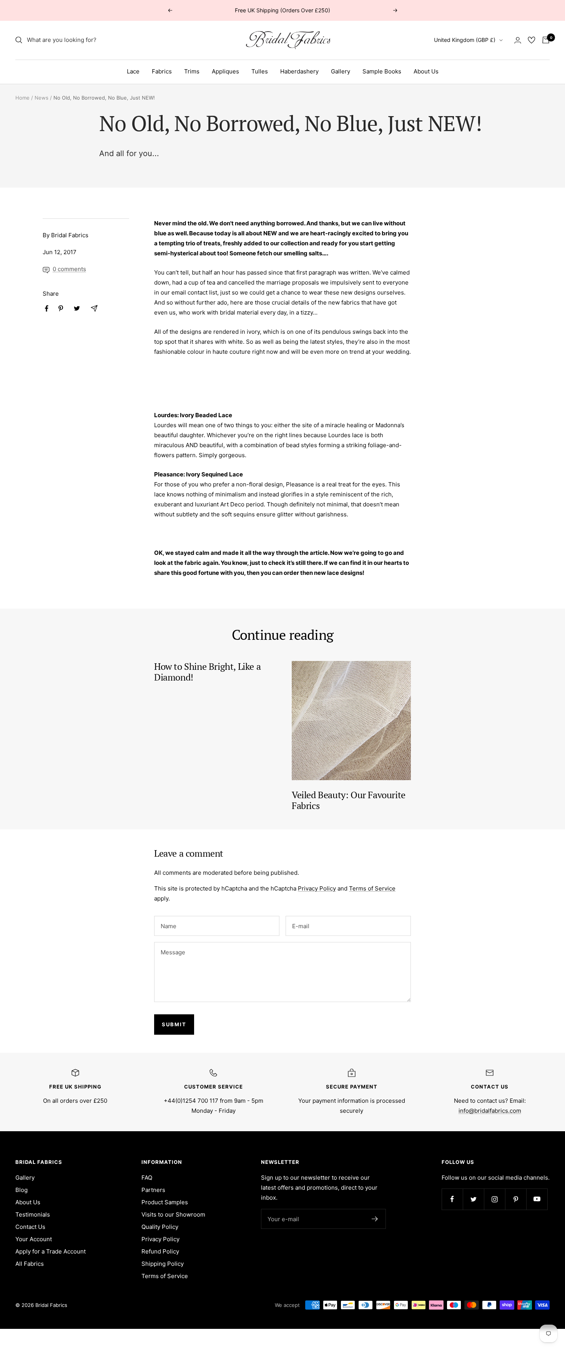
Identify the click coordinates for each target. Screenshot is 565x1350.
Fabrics (162, 71)
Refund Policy (160, 1251)
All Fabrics (29, 1263)
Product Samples (164, 1202)
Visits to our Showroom (173, 1214)
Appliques (225, 71)
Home (22, 98)
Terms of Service (372, 888)
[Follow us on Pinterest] (515, 1199)
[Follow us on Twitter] (473, 1199)
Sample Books (381, 71)
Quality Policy (159, 1226)
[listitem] (46, 308)
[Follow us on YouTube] (536, 1199)
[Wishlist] (531, 40)
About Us (426, 71)
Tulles (259, 71)
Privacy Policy (317, 888)
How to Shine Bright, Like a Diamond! (207, 671)
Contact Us (30, 1226)
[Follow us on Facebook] (452, 1199)
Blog (21, 1190)
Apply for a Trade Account (50, 1251)
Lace (133, 71)
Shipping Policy (162, 1263)
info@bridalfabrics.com (490, 1110)
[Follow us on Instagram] (494, 1199)
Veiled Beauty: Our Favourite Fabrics (348, 800)
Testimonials (32, 1214)
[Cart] (546, 40)
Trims (191, 71)
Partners (153, 1190)
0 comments (69, 269)
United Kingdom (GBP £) (464, 40)
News (41, 98)
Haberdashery (299, 71)
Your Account (33, 1239)
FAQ (146, 1177)
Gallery (340, 71)
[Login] (517, 40)
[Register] (375, 1219)
